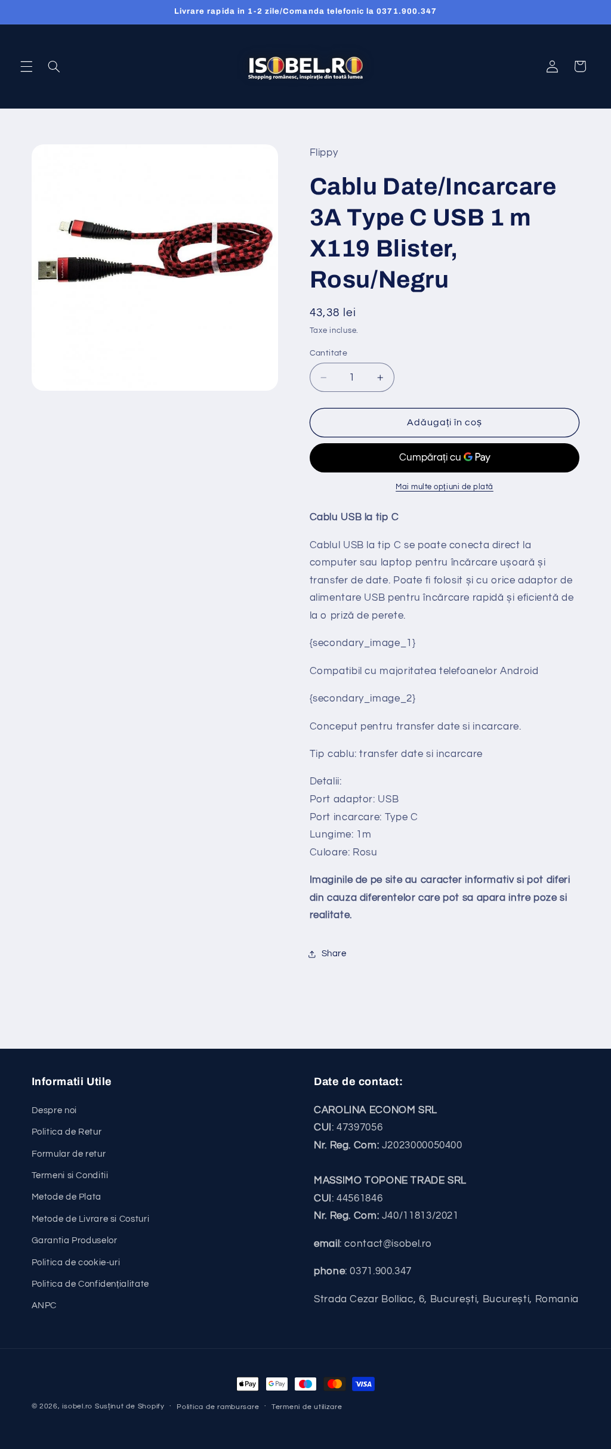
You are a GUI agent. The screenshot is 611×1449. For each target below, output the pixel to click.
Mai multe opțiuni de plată (444, 487)
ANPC (44, 1305)
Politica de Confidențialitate (90, 1284)
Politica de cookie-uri (76, 1262)
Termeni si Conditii (70, 1175)
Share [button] (334, 953)
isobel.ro (77, 1406)
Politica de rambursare (218, 1407)
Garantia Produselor (75, 1240)
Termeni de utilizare (306, 1407)
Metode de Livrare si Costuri (91, 1219)
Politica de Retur (67, 1131)
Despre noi (54, 1110)
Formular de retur (69, 1154)
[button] (26, 66)
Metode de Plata (66, 1196)
